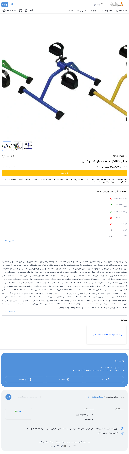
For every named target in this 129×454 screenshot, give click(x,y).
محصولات (108, 10)
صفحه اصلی (121, 10)
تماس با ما (82, 10)
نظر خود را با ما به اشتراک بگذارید (104, 335)
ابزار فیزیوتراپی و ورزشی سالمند (108, 167)
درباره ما (94, 10)
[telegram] (31, 10)
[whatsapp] (26, 10)
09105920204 (10, 10)
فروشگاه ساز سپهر (57, 446)
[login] (12, 4)
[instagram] (20, 10)
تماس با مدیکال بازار (83, 414)
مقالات (70, 10)
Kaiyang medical (120, 156)
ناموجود (64, 173)
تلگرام (102, 379)
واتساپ (62, 379)
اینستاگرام (22, 379)
